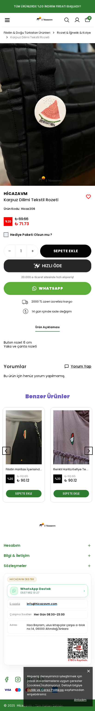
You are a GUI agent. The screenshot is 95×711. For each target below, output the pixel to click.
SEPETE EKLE (65, 251)
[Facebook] (6, 679)
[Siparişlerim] (77, 20)
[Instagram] (18, 679)
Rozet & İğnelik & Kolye (74, 32)
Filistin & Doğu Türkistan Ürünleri (27, 32)
